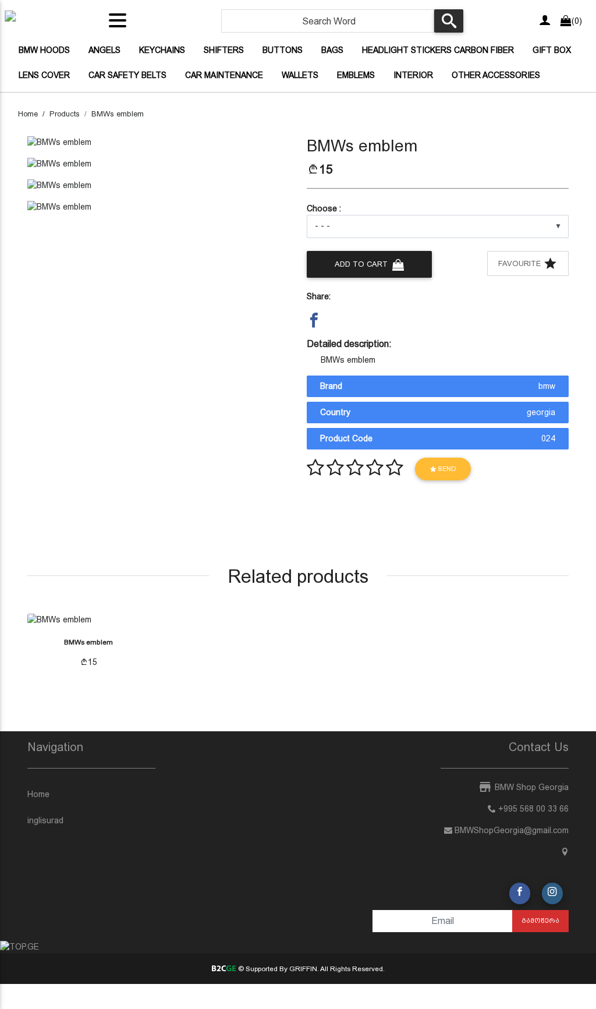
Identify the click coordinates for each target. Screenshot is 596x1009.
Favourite (520, 263)
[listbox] (438, 226)
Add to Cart (362, 264)
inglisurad (45, 820)
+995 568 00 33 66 (532, 808)
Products (64, 113)
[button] (314, 320)
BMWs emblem (117, 113)
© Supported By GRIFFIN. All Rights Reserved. (310, 969)
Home (28, 113)
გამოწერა (540, 920)
